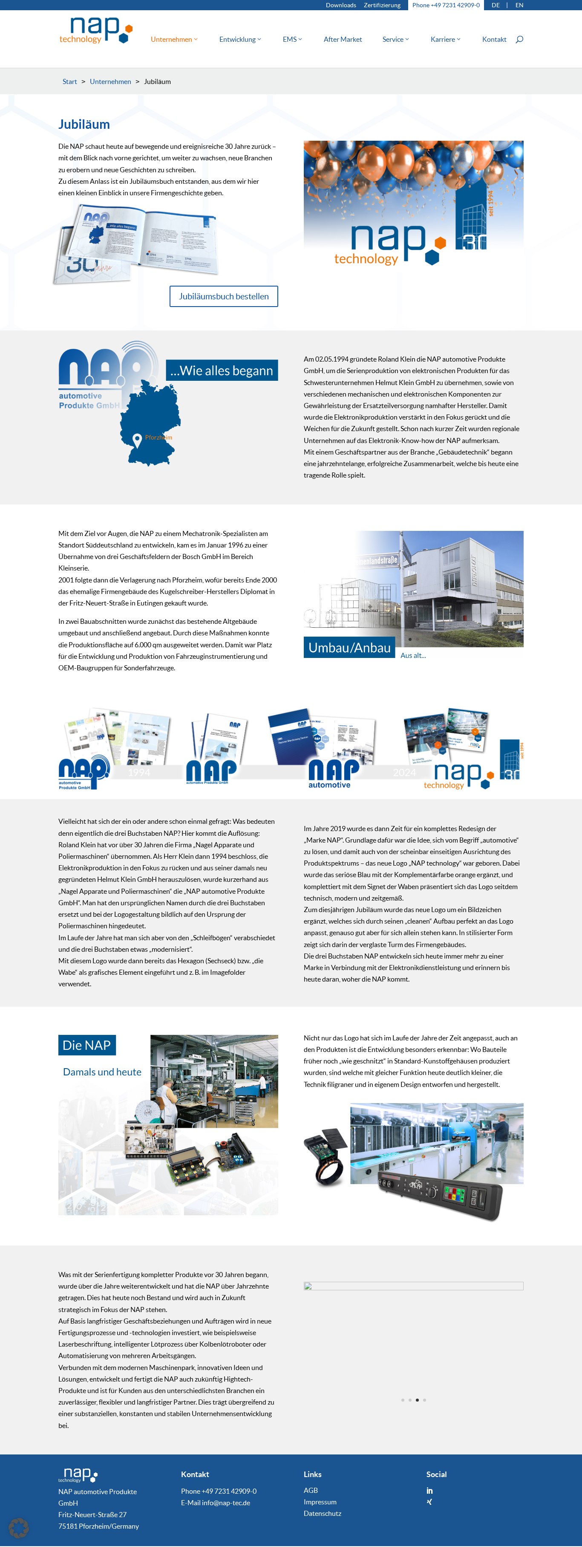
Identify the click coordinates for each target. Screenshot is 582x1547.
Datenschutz (322, 1514)
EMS (290, 39)
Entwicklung (237, 39)
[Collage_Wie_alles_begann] (168, 464)
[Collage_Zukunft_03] (414, 1288)
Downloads (341, 5)
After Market (343, 39)
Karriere (443, 39)
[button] (18, 1528)
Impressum (320, 1502)
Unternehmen (171, 39)
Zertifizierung (382, 5)
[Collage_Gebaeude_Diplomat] (414, 655)
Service (393, 39)
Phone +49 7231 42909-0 (446, 5)
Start (70, 81)
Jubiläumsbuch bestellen (224, 296)
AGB (311, 1490)
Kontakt (494, 39)
